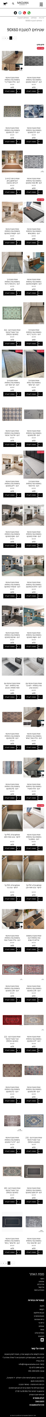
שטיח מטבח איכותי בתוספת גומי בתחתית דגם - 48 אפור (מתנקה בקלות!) (34, 181)
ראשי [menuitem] (42, 1278)
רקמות (41, 1309)
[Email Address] (42, 1340)
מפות (42, 1329)
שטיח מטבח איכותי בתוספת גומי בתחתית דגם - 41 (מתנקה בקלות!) (12, 787)
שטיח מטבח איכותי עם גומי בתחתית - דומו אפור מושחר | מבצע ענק (12, 686)
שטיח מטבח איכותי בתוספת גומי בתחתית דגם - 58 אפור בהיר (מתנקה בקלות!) (33, 1241)
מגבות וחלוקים (39, 1312)
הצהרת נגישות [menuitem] (39, 1290)
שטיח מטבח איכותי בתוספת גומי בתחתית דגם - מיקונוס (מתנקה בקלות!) (34, 282)
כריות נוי (41, 1322)
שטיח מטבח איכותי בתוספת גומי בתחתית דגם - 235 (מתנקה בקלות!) (33, 989)
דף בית (41, 17)
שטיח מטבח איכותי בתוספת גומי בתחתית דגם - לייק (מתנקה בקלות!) (12, 484)
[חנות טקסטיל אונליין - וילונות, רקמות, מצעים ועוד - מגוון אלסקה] (23, 3)
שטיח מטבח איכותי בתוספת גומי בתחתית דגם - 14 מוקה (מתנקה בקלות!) (34, 1191)
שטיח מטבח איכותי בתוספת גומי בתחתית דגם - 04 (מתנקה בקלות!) (12, 737)
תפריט (41, 6)
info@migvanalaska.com (29, 1364)
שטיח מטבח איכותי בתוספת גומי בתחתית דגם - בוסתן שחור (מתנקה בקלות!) (33, 232)
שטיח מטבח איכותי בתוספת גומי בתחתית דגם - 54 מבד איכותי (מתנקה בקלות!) (12, 434)
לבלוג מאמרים (38, 1398)
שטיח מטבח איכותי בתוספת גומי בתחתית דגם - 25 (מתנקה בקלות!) (12, 131)
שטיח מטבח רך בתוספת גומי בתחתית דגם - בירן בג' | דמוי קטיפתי (33, 333)
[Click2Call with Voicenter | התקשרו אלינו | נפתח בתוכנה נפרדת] (25, 13)
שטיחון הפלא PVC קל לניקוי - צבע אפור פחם (12, 835)
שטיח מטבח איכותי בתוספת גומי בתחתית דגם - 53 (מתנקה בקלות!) (33, 131)
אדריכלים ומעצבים (37, 1404)
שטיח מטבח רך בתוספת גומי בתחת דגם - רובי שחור (34, 382)
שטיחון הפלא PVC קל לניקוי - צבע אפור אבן (33, 886)
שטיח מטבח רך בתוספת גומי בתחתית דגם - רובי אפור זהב (12, 382)
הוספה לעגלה (31, 91)
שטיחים (34, 17)
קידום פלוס (20, 1415)
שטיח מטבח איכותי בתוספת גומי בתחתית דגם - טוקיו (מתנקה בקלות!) (12, 535)
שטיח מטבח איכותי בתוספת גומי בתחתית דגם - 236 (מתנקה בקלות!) (12, 989)
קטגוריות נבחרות (36, 1300)
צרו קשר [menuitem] (41, 1287)
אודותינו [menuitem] (41, 1281)
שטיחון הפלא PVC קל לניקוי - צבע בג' (12, 886)
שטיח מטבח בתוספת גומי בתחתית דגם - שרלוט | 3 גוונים (33, 937)
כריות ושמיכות (39, 1319)
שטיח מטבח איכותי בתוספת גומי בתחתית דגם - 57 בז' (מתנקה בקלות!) (12, 1140)
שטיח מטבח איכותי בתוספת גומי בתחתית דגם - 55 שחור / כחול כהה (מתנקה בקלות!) (12, 1241)
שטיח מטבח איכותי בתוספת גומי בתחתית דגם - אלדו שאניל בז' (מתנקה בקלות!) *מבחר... (12, 82)
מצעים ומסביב (39, 1316)
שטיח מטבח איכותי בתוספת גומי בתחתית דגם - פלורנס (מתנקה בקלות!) (33, 585)
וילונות (42, 1306)
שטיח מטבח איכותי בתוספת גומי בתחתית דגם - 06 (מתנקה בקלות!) (33, 434)
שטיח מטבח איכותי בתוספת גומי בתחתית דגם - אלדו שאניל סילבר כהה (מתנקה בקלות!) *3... (33, 788)
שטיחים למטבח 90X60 (34, 20)
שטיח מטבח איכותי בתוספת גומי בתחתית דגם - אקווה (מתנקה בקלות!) (33, 636)
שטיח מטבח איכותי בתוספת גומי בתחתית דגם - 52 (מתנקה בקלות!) (12, 1090)
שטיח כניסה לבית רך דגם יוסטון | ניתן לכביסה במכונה (12, 180)
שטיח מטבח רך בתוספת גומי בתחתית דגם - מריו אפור (33, 483)
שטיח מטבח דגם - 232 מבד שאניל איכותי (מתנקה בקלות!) (34, 1139)
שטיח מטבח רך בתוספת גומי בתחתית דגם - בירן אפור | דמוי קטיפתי (12, 282)
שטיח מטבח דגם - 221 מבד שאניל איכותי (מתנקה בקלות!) (12, 1038)
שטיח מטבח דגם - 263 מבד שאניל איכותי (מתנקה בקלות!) (12, 1190)
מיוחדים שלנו (39, 1333)
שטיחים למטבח (23, 17)
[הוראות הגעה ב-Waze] (20, 13)
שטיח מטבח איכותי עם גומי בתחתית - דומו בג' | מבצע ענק (34, 685)
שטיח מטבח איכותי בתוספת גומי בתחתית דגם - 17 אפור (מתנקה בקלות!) (34, 80)
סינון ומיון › (40, 44)
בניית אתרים (13, 1415)
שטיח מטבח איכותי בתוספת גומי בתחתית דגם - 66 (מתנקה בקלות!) (33, 1090)
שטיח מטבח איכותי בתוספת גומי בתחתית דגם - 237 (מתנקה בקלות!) (33, 1040)
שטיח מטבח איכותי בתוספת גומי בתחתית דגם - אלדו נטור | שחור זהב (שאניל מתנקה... (34, 737)
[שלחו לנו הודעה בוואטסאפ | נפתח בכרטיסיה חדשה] (29, 13)
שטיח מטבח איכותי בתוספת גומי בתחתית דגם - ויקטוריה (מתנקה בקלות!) (12, 232)
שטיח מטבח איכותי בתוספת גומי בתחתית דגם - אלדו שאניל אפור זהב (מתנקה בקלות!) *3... (12, 940)
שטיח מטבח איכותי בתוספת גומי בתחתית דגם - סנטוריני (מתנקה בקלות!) (12, 585)
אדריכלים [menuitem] (40, 1284)
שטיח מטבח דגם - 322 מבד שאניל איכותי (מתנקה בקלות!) (12, 332)
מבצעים (41, 1336)
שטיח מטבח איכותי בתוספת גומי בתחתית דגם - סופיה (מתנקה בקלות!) (33, 535)
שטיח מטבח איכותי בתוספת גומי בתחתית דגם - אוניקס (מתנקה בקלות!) (12, 636)
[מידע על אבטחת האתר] (16, 13)
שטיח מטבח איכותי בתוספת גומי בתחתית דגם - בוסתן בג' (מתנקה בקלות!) (33, 838)
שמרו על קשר (37, 1348)
